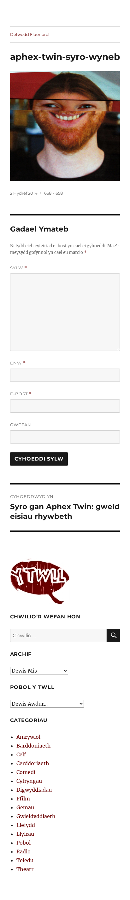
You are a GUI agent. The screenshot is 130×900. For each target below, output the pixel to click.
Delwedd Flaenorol (30, 34)
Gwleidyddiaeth (36, 816)
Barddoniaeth (33, 745)
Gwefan (20, 424)
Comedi (25, 772)
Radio (23, 851)
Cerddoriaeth (32, 763)
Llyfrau (25, 834)
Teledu (24, 860)
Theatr (24, 869)
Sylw (18, 268)
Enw (18, 363)
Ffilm (23, 798)
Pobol (23, 843)
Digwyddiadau (34, 790)
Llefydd (25, 825)
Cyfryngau (29, 781)
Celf (21, 754)
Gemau (25, 807)
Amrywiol (28, 737)
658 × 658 (53, 193)
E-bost (21, 394)
